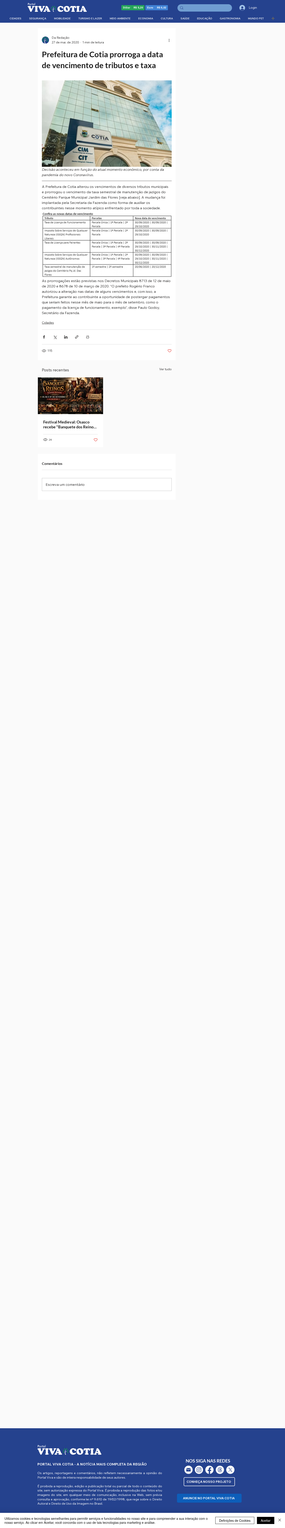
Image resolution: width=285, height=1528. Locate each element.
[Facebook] (209, 1470)
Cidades (48, 323)
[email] (188, 1470)
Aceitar (266, 1520)
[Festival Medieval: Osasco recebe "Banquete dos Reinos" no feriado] (70, 395)
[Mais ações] (169, 40)
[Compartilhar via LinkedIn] (66, 337)
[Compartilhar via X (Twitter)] (55, 337)
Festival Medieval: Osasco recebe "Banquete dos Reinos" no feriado (70, 424)
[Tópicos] (220, 1470)
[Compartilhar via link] (77, 337)
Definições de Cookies (234, 1520)
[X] (230, 1470)
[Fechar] (279, 1520)
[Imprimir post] (88, 337)
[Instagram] (199, 1470)
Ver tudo (165, 369)
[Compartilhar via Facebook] (44, 337)
